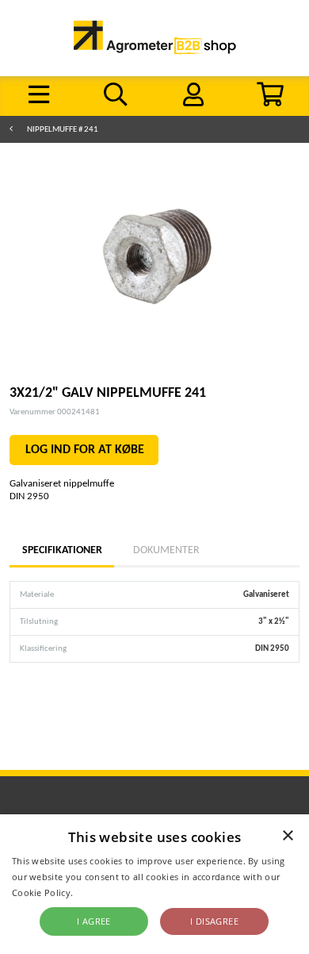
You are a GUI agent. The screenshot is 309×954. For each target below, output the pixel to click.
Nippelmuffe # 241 (62, 129)
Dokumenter (166, 550)
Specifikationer (61, 550)
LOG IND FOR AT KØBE (84, 450)
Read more (99, 892)
